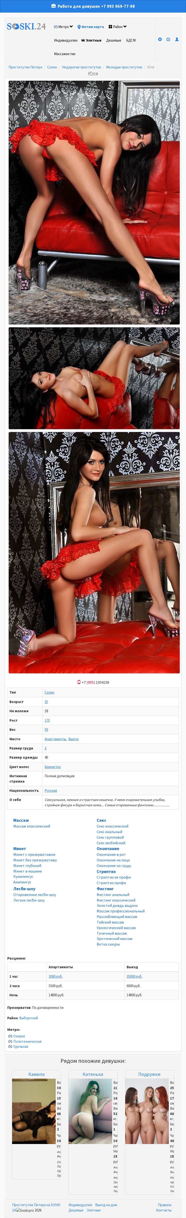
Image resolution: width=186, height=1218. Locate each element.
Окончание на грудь (114, 865)
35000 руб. (134, 976)
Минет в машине (27, 871)
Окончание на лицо (113, 860)
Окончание (108, 848)
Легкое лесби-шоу (29, 900)
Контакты (163, 1210)
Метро (64, 26)
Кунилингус (23, 876)
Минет (19, 848)
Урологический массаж (116, 927)
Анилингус (22, 882)
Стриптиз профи (111, 882)
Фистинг (105, 888)
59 (46, 729)
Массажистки (64, 53)
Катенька (93, 1074)
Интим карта (93, 26)
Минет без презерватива (35, 860)
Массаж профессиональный (121, 911)
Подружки (149, 1074)
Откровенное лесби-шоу (34, 894)
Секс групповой (110, 837)
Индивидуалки (66, 40)
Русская (51, 790)
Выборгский (28, 1018)
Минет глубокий (27, 865)
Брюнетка (53, 766)
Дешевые (113, 40)
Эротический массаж (114, 938)
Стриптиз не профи (114, 877)
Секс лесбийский (111, 842)
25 (46, 701)
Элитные (93, 40)
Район (117, 26)
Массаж (21, 820)
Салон (52, 67)
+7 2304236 (95, 682)
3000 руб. (55, 976)
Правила (164, 1205)
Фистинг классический (116, 900)
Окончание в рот (111, 854)
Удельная (20, 1046)
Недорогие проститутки (81, 67)
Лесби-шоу (24, 888)
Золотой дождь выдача (117, 905)
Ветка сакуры (108, 944)
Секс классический (112, 826)
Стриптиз (106, 871)
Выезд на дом (106, 1205)
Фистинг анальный (113, 894)
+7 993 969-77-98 (118, 6)
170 (47, 720)
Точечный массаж (112, 933)
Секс (101, 820)
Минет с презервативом (34, 854)
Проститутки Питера (25, 67)
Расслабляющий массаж (117, 916)
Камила (36, 1074)
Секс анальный (109, 831)
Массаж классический (31, 826)
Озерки (19, 1036)
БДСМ (131, 40)
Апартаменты (55, 739)
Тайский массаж (110, 922)
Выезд (73, 739)
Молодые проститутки (124, 67)
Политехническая (27, 1041)
